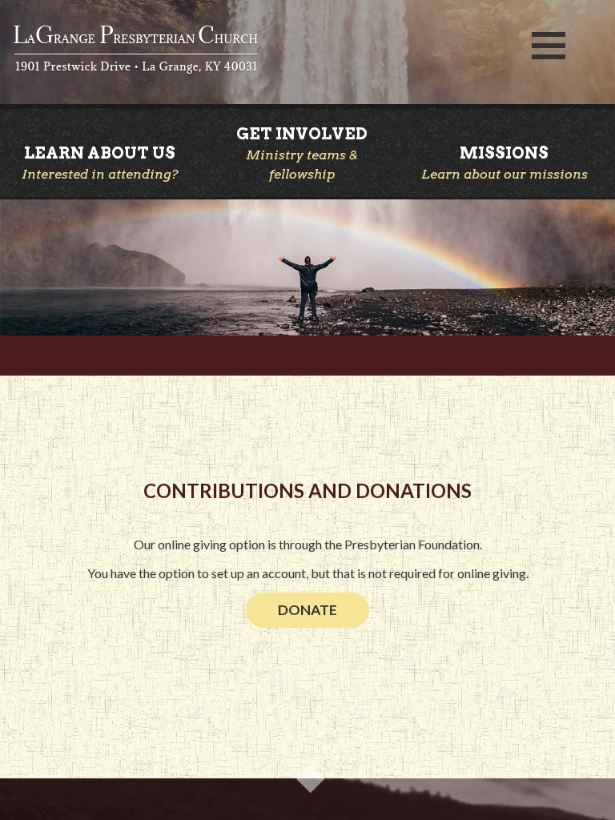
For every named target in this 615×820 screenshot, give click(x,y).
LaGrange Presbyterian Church (256, 50)
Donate (307, 609)
